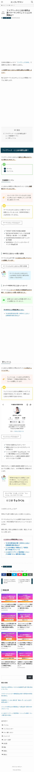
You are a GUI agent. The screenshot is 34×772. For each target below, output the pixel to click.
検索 (29, 677)
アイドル (5, 725)
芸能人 (5, 751)
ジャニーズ (6, 736)
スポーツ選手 (7, 740)
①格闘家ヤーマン (13, 136)
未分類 (5, 743)
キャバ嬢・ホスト (6, 17)
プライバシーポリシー (17, 766)
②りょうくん (12, 138)
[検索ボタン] (32, 2)
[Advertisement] (17, 38)
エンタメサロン (17, 2)
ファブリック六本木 (23, 62)
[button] (3, 574)
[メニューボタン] (2, 2)
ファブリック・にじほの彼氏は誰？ (16, 133)
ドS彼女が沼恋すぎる (18, 431)
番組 (4, 747)
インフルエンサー (8, 728)
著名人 (5, 754)
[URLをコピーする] (30, 574)
